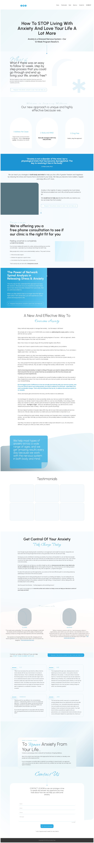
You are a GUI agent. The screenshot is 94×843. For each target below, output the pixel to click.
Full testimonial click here (27, 640)
